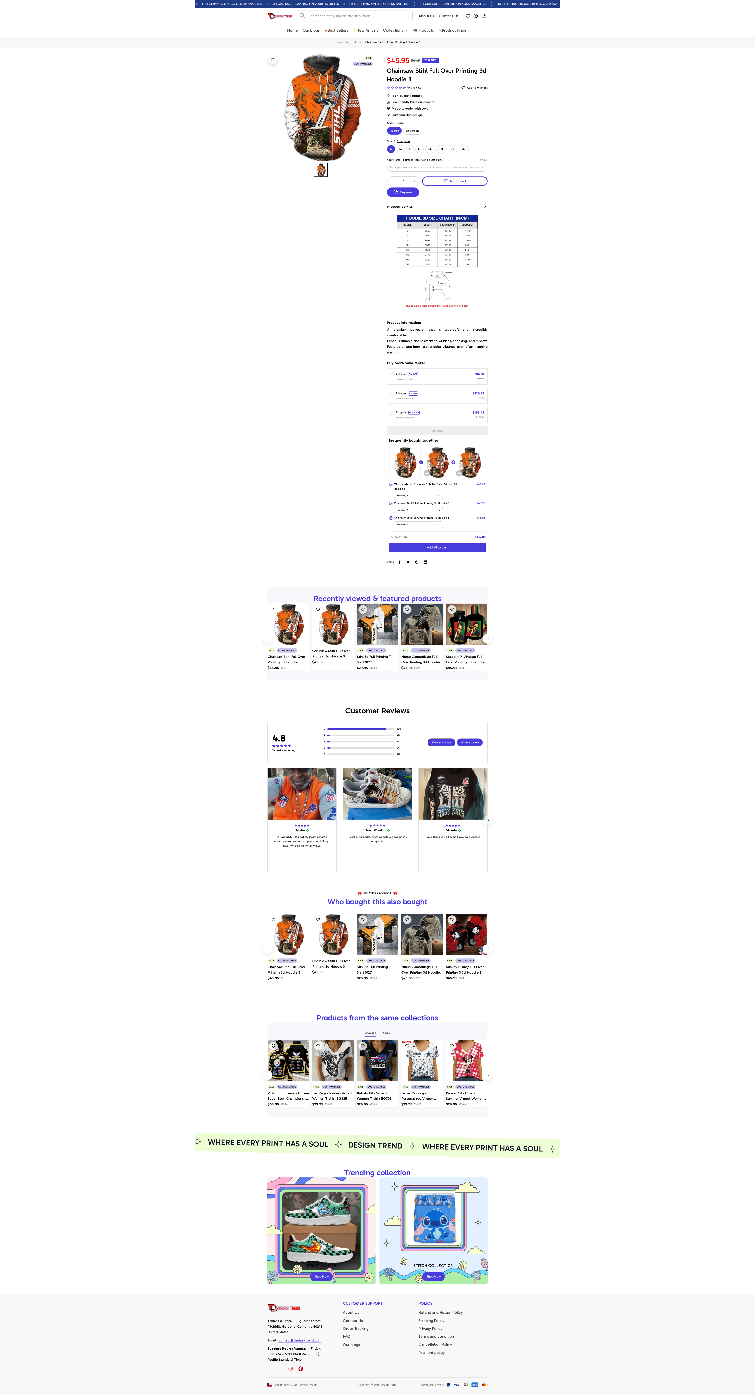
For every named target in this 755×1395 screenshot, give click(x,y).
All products (353, 42)
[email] (299, 1340)
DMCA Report (308, 1384)
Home (338, 42)
